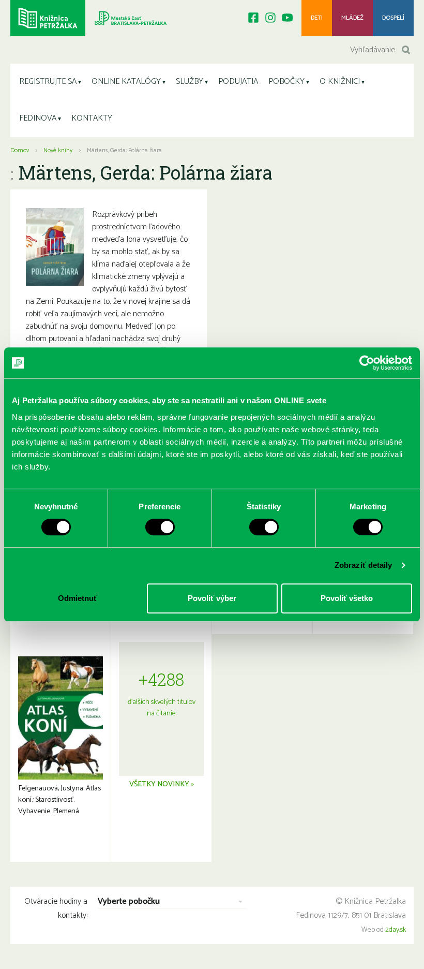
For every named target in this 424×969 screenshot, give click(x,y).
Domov (19, 150)
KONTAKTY (91, 118)
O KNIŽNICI (340, 82)
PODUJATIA (238, 82)
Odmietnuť (77, 598)
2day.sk (395, 930)
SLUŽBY (189, 82)
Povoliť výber (212, 598)
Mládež (352, 18)
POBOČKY (286, 82)
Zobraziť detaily (363, 565)
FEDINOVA (37, 118)
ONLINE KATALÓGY (126, 82)
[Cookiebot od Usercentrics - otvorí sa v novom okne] (367, 363)
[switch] (160, 527)
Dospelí (393, 18)
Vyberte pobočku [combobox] (129, 901)
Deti (317, 18)
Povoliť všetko (347, 598)
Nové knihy (57, 150)
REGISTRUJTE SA (48, 82)
